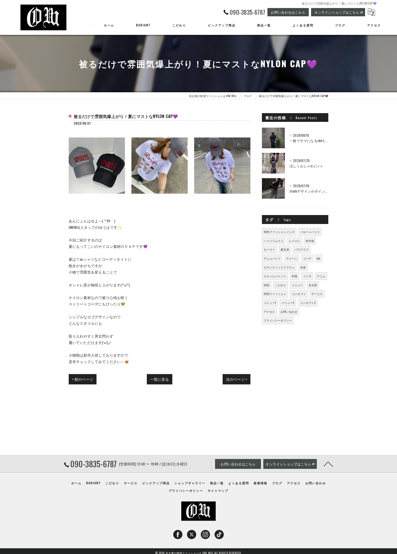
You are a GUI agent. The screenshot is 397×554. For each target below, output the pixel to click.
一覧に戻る (159, 379)
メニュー (297, 285)
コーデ (307, 258)
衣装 (303, 267)
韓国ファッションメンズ (279, 232)
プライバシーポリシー (278, 320)
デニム (321, 276)
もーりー (269, 249)
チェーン (292, 258)
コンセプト (299, 294)
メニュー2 (287, 303)
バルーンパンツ (310, 232)
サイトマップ (218, 490)
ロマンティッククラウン (279, 267)
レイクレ (294, 241)
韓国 (266, 285)
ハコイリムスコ (273, 241)
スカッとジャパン (275, 276)
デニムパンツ (272, 258)
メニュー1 (270, 303)
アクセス (269, 311)
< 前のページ (82, 379)
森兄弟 (285, 249)
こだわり (280, 285)
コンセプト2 (308, 303)
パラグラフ (302, 249)
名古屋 (313, 285)
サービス (317, 294)
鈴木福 (310, 241)
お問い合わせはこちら (288, 12)
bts (318, 258)
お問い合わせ (289, 311)
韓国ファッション (275, 294)
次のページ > (236, 379)
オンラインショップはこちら (337, 12)
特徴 (294, 276)
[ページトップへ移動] (328, 463)
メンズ (307, 276)
